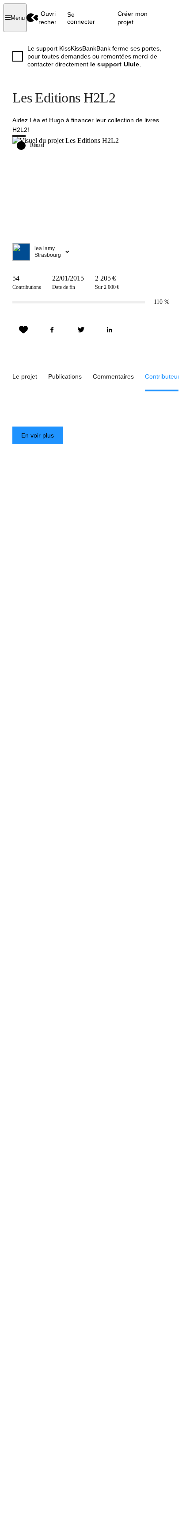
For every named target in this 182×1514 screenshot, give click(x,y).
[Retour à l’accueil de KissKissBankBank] (32, 18)
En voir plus (37, 435)
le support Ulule (115, 64)
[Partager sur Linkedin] (110, 330)
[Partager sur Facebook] (52, 330)
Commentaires (113, 376)
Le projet (24, 376)
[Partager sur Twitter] (81, 330)
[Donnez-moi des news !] (23, 330)
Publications (65, 376)
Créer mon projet (133, 17)
